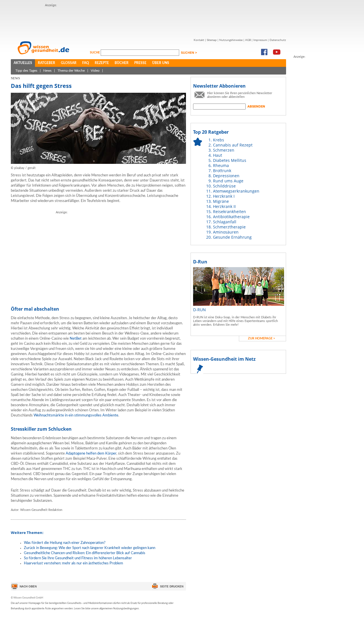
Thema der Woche (71, 70)
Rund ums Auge (228, 180)
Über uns (160, 63)
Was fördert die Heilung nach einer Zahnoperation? (65, 543)
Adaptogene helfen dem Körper (91, 453)
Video (95, 70)
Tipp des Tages (26, 70)
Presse (140, 63)
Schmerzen (223, 150)
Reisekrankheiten (229, 211)
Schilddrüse (224, 186)
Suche (95, 52)
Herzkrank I (224, 196)
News (47, 70)
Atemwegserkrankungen (236, 191)
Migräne (221, 201)
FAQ (85, 63)
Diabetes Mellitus (229, 160)
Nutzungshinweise (231, 40)
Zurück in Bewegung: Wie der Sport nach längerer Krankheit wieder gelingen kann (89, 548)
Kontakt (199, 40)
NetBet (76, 339)
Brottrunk (222, 170)
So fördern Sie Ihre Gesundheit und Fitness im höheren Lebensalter (78, 558)
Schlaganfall (224, 221)
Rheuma (221, 165)
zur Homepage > (261, 338)
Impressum (260, 40)
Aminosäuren (226, 232)
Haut (217, 155)
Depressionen (226, 175)
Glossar (68, 63)
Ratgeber (46, 63)
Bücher (122, 63)
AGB (248, 40)
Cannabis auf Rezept (233, 145)
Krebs (218, 140)
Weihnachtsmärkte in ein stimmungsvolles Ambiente (76, 415)
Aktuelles (23, 63)
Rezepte (102, 63)
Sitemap (212, 40)
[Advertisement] (148, 21)
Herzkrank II (224, 206)
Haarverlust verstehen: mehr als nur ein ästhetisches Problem (73, 563)
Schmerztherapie (229, 227)
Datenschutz (278, 40)
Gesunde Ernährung (232, 237)
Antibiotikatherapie (231, 216)
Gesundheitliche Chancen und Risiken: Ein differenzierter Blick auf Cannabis (84, 553)
